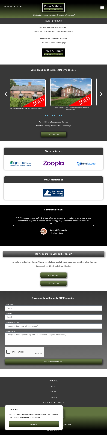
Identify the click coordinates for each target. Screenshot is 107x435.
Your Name (9, 304)
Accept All (34, 424)
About (53, 386)
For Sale (53, 397)
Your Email (9, 313)
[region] (34, 417)
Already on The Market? (53, 403)
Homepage (53, 381)
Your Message (10, 331)
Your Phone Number (12, 322)
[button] (102, 8)
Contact (53, 392)
